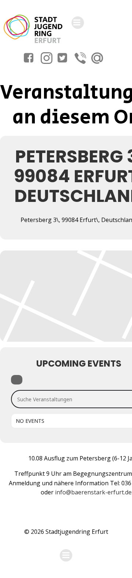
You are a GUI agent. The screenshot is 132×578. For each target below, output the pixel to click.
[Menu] (78, 22)
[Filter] (16, 379)
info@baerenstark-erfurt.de (93, 492)
